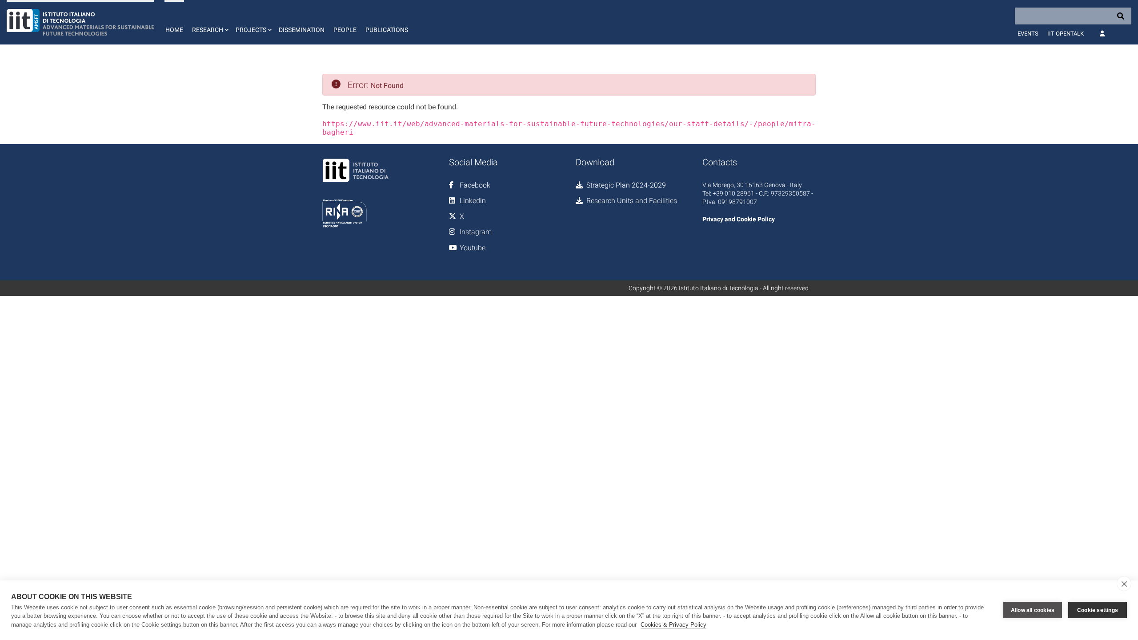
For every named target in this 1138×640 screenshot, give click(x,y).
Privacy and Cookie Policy (738, 219)
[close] (1124, 583)
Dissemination (302, 29)
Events (1028, 33)
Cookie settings (1097, 610)
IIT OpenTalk (1065, 33)
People (345, 29)
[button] (209, 22)
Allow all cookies (1032, 610)
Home (174, 29)
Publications (386, 29)
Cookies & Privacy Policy (673, 624)
